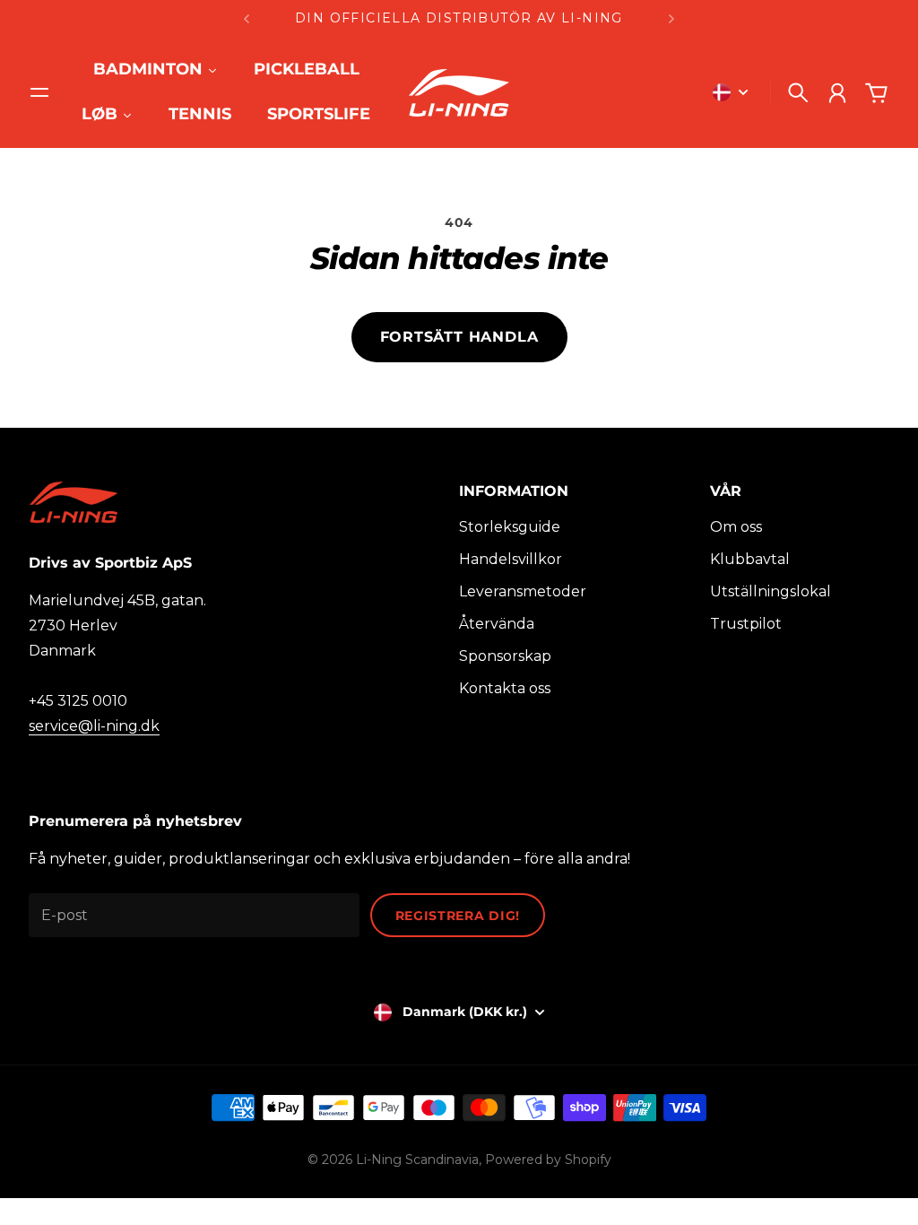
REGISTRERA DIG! (458, 916)
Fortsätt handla (459, 336)
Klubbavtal (750, 559)
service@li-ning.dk (94, 725)
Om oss (736, 526)
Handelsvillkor (510, 559)
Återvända (496, 623)
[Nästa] (671, 18)
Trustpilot (746, 623)
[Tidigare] (246, 18)
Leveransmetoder (522, 591)
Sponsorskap (505, 656)
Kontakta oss (504, 688)
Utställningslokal (770, 591)
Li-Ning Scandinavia (417, 1159)
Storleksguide (509, 526)
